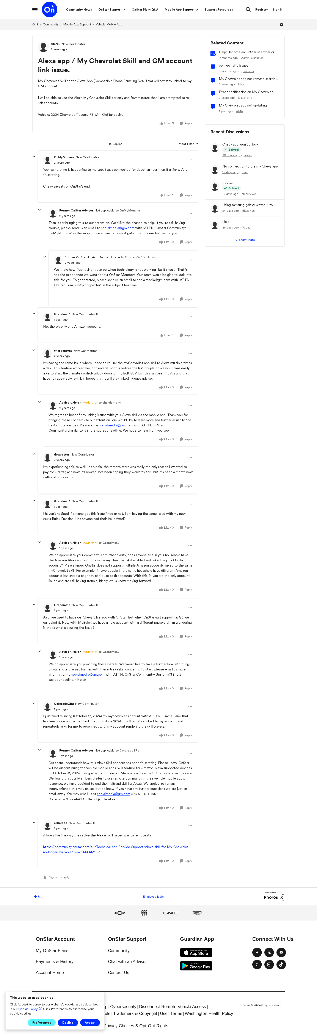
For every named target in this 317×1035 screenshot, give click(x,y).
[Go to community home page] (49, 9)
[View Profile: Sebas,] (214, 225)
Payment (229, 183)
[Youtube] (281, 952)
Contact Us (118, 972)
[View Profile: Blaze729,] (214, 208)
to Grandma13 (109, 542)
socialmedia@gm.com (117, 228)
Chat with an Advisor (127, 961)
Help (225, 222)
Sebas (246, 227)
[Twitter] (269, 952)
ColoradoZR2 (64, 703)
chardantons (63, 350)
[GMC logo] (171, 913)
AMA (239, 111)
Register (261, 9)
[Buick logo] (144, 913)
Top (40, 896)
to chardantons (110, 402)
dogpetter (61, 454)
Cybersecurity (123, 1006)
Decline (68, 1022)
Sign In (277, 9)
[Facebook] (257, 952)
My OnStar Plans (52, 950)
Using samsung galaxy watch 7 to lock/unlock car (247, 205)
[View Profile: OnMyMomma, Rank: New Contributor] (47, 160)
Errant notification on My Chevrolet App (246, 92)
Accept (90, 1022)
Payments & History (55, 961)
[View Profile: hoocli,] (214, 147)
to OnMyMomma (128, 210)
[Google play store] (196, 966)
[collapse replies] (33, 156)
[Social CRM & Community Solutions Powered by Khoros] (274, 896)
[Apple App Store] (196, 952)
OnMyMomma (64, 157)
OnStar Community (45, 24)
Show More (247, 239)
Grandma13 (62, 314)
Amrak (55, 43)
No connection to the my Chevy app (250, 166)
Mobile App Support (77, 24)
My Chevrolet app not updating (243, 105)
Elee (241, 84)
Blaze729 (248, 210)
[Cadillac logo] (197, 913)
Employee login (153, 896)
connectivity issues (233, 65)
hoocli (248, 155)
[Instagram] (269, 964)
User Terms (171, 1013)
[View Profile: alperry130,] (214, 186)
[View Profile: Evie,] (214, 169)
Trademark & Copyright (135, 1013)
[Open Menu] (282, 25)
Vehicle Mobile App (109, 24)
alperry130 (249, 194)
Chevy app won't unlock (240, 144)
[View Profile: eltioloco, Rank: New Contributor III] (47, 825)
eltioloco (60, 823)
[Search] (248, 9)
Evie (245, 172)
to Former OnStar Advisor (140, 257)
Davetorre (245, 97)
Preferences (41, 1022)
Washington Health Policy (209, 1013)
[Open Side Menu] (35, 9)
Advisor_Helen (70, 402)
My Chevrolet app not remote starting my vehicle (248, 79)
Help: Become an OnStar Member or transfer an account (246, 52)
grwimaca (247, 71)
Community (119, 950)
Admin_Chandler (252, 58)
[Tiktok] (281, 964)
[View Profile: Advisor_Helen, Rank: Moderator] (53, 405)
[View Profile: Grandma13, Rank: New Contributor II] (47, 317)
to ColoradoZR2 (128, 750)
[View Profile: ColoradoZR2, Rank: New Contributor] (47, 706)
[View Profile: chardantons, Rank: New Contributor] (47, 353)
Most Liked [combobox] (188, 144)
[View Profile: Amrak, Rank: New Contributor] (43, 46)
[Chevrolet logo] (120, 913)
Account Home (50, 972)
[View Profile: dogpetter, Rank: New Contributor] (47, 457)
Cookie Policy (28, 1009)
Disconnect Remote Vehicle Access (172, 1006)
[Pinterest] (257, 964)
